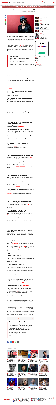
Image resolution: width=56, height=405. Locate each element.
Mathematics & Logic (50, 5)
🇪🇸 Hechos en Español (39, 397)
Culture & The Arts (14, 5)
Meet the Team (26, 394)
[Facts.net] (6, 2)
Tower (15, 146)
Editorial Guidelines (32, 11)
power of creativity (17, 247)
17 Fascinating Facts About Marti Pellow (22, 389)
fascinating (22, 45)
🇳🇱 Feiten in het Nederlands (29, 401)
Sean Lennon (11, 312)
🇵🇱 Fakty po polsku (38, 401)
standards (24, 328)
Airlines (2, 5)
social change (9, 193)
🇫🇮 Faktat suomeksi (24, 399)
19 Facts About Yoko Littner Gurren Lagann (32, 361)
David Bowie (28, 204)
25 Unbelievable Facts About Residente (32, 389)
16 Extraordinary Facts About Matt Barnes (43, 389)
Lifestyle (45, 5)
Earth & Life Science (20, 5)
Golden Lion (18, 186)
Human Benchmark (38, 65)
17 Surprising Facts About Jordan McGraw (44, 31)
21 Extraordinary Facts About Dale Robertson (11, 375)
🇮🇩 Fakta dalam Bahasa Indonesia (24, 400)
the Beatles (21, 274)
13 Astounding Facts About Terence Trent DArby (22, 375)
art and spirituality (21, 126)
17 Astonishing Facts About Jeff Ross (11, 389)
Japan (32, 75)
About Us (14, 394)
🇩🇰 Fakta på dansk (34, 398)
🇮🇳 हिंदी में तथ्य (15, 400)
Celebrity (5, 5)
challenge (31, 157)
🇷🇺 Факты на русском (24, 402)
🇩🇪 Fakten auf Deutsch (22, 397)
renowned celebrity (15, 243)
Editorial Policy (20, 394)
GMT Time (37, 60)
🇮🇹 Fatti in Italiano (16, 398)
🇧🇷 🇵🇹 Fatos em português (25, 398)
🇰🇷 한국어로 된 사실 (41, 400)
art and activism (30, 240)
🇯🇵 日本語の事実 (33, 400)
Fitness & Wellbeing (29, 5)
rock (17, 291)
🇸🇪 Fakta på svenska (41, 398)
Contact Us (39, 394)
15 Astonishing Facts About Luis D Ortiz (43, 28)
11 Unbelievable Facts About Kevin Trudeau (32, 375)
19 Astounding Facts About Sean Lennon (11, 361)
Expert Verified (25, 11)
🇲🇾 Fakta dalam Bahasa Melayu (18, 401)
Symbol (36, 58)
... (54, 5)
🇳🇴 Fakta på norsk (16, 399)
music (29, 40)
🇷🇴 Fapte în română (16, 402)
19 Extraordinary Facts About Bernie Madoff (43, 21)
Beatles (10, 88)
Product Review (33, 394)
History (37, 5)
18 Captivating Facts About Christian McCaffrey (44, 25)
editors (19, 329)
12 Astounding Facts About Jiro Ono (22, 361)
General (34, 5)
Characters (9, 5)
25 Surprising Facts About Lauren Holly (43, 375)
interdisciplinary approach (20, 166)
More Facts (15, 397)
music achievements (25, 285)
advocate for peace (22, 298)
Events (25, 5)
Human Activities (41, 5)
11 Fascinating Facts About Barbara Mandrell (43, 38)
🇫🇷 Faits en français (31, 397)
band (23, 282)
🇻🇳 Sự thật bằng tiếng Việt (34, 402)
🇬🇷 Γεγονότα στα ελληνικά (41, 399)
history (24, 246)
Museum (9, 214)
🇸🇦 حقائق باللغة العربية (32, 399)
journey (17, 178)
